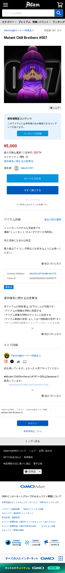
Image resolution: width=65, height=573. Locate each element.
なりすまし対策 (48, 526)
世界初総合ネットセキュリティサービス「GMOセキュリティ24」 (31, 502)
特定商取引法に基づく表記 (17, 463)
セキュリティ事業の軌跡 (13, 530)
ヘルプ (32, 450)
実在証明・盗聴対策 (11, 517)
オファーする (32, 199)
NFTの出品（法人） (12, 457)
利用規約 (28, 457)
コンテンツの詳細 (33, 133)
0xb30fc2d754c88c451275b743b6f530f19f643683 (43, 273)
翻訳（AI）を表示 (53, 263)
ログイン (32, 204)
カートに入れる (32, 178)
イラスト (20, 409)
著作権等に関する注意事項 (18, 161)
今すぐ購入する (32, 190)
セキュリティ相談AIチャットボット (17, 513)
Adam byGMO (7, 409)
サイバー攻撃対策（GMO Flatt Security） (20, 526)
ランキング (59, 21)
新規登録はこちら (33, 431)
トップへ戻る (32, 441)
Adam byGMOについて (14, 450)
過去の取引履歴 (52, 219)
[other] (25, 362)
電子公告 (37, 463)
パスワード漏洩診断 (11, 509)
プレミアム (24, 21)
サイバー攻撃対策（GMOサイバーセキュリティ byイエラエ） (29, 522)
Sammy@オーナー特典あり (19, 30)
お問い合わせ (45, 450)
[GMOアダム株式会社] (32, 486)
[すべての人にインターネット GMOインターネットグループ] (28, 558)
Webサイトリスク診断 (33, 509)
